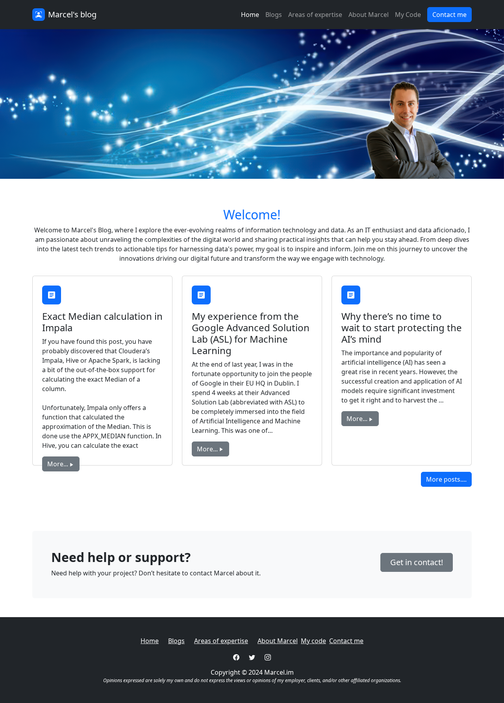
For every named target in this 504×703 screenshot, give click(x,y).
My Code (408, 14)
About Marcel (368, 14)
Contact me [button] (449, 14)
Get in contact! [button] (416, 562)
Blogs (273, 14)
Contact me (346, 640)
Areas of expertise (315, 14)
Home (250, 14)
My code (313, 640)
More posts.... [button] (446, 479)
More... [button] (57, 464)
